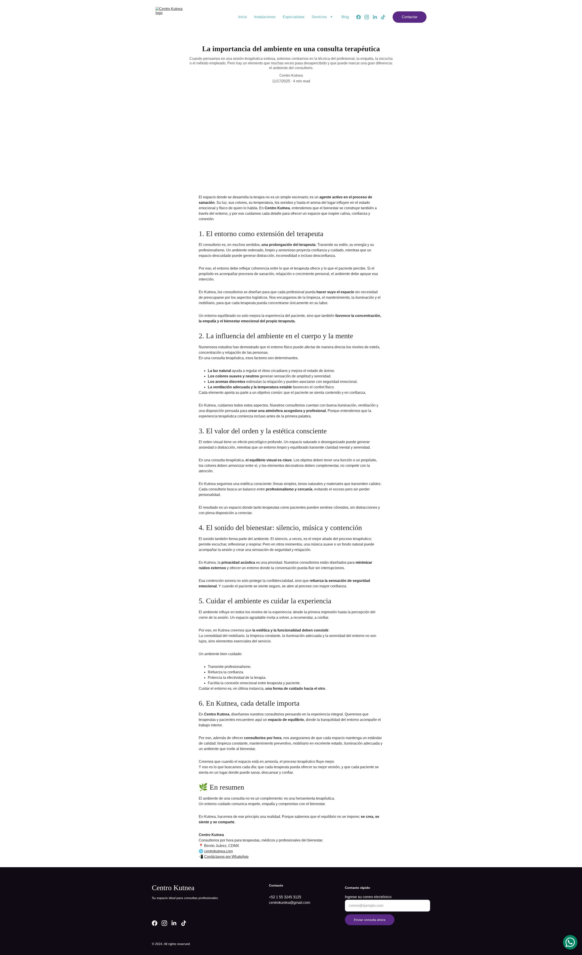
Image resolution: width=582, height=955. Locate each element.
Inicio (242, 17)
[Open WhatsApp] (570, 942)
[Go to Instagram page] (368, 17)
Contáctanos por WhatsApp (226, 857)
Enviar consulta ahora (369, 920)
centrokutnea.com (218, 851)
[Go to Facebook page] (360, 17)
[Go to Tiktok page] (383, 17)
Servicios (319, 17)
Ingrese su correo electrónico (368, 897)
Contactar (409, 17)
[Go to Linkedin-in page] (377, 17)
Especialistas (293, 17)
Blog (345, 17)
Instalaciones (265, 17)
